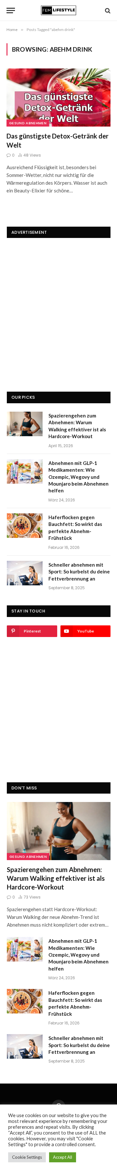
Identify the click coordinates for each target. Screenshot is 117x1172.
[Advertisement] (58, 304)
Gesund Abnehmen (27, 123)
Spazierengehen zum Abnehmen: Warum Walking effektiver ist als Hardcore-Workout (56, 878)
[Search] (107, 10)
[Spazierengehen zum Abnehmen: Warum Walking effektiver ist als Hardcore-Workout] (25, 424)
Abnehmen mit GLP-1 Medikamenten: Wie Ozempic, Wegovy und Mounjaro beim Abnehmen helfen (78, 477)
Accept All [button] (62, 1157)
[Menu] (10, 10)
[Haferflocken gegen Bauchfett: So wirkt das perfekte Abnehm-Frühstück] (25, 525)
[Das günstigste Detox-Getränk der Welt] (58, 97)
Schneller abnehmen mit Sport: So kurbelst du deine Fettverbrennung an (79, 571)
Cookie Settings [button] (27, 1157)
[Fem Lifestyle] (58, 10)
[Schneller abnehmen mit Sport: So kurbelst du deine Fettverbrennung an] (25, 573)
